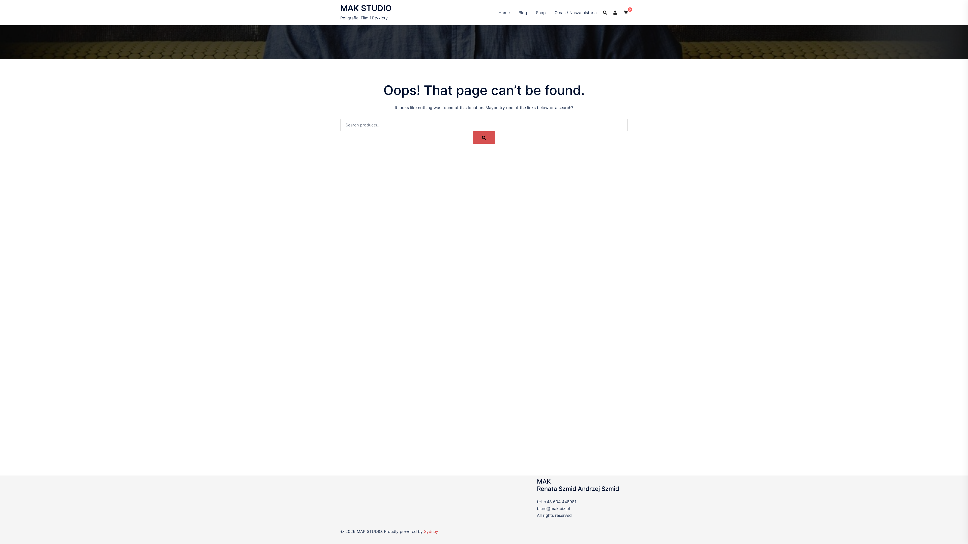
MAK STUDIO (366, 8)
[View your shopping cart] (626, 12)
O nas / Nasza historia (576, 12)
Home (504, 12)
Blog (523, 12)
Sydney (431, 531)
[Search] (484, 137)
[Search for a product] (605, 13)
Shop (541, 12)
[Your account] (615, 12)
